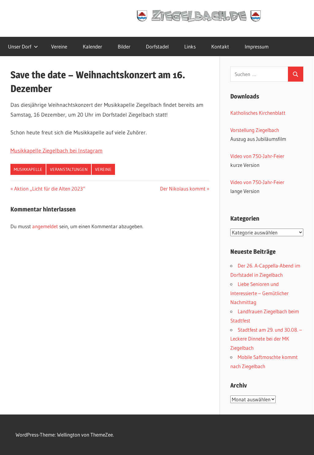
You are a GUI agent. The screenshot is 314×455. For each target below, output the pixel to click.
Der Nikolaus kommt (182, 188)
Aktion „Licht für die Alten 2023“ (49, 188)
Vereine (59, 46)
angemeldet (45, 226)
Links (190, 46)
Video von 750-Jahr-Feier (257, 156)
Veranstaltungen (69, 169)
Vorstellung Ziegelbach (254, 130)
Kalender (92, 46)
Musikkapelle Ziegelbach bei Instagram (56, 150)
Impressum (257, 46)
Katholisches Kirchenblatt (257, 113)
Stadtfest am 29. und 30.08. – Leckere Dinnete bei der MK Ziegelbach (266, 338)
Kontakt (220, 46)
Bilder (124, 46)
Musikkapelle (28, 169)
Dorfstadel (157, 46)
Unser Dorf (19, 46)
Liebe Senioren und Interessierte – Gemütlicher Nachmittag (259, 293)
